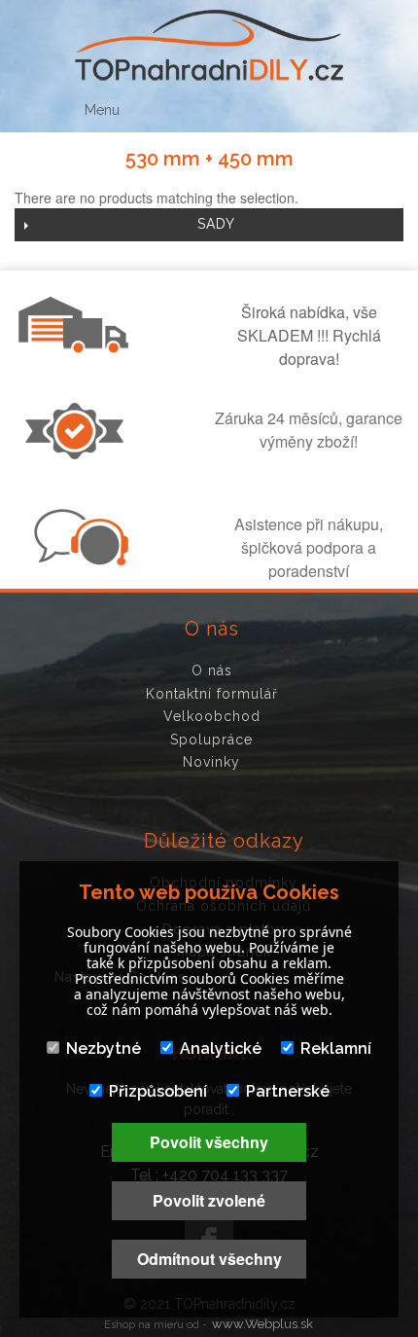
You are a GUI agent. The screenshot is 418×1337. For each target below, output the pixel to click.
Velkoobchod (212, 716)
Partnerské (288, 1091)
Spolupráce (211, 739)
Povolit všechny (209, 1142)
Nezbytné (103, 1048)
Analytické (220, 1048)
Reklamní (335, 1048)
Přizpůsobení (158, 1091)
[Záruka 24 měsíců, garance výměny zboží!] (79, 453)
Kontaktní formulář (212, 694)
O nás (212, 670)
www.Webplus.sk (262, 1324)
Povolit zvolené (209, 1200)
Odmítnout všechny (209, 1258)
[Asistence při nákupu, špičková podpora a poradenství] (79, 559)
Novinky (211, 762)
